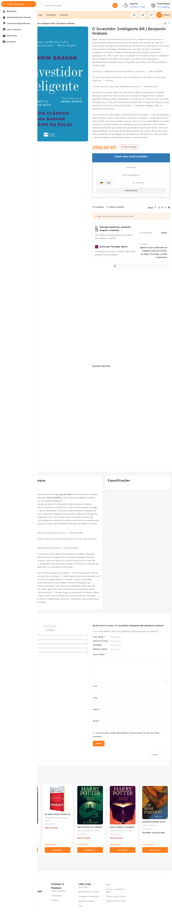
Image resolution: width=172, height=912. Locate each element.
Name (96, 709)
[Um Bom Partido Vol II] (155, 802)
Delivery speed (100, 649)
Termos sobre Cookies (116, 896)
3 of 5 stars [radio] (115, 637)
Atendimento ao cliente (88, 891)
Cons (95, 697)
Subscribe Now (131, 190)
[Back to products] (165, 23)
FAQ (80, 905)
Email (96, 720)
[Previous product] (161, 23)
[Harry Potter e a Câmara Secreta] (90, 805)
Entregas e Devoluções (88, 896)
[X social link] (159, 207)
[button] (155, 850)
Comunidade (56, 895)
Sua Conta (83, 887)
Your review (99, 654)
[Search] (115, 5)
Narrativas (88, 830)
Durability (97, 645)
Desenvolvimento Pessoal (56, 817)
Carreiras (55, 900)
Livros (47, 820)
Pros (95, 686)
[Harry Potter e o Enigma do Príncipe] (122, 805)
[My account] (134, 15)
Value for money (100, 641)
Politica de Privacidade (115, 901)
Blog (108, 884)
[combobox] (105, 183)
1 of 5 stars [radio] (111, 637)
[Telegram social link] (169, 207)
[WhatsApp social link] (165, 207)
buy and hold (65, 494)
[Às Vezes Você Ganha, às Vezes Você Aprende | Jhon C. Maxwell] (57, 799)
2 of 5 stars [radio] (113, 637)
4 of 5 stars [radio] (118, 637)
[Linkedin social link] (162, 207)
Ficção (97, 830)
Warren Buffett (54, 497)
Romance (153, 825)
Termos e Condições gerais (115, 890)
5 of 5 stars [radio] (120, 637)
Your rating (99, 637)
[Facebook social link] (155, 207)
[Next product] (168, 23)
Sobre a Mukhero (58, 891)
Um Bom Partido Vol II (153, 821)
